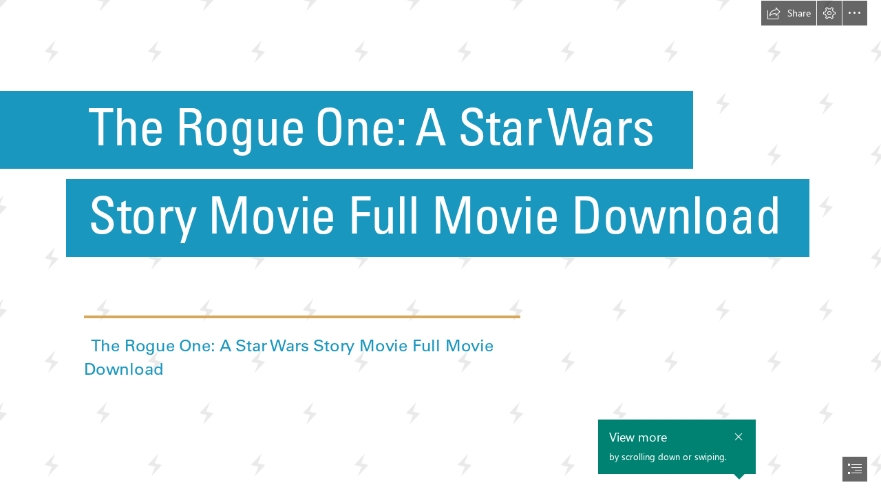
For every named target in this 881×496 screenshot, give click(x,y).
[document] (440, 248)
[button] (788, 13)
